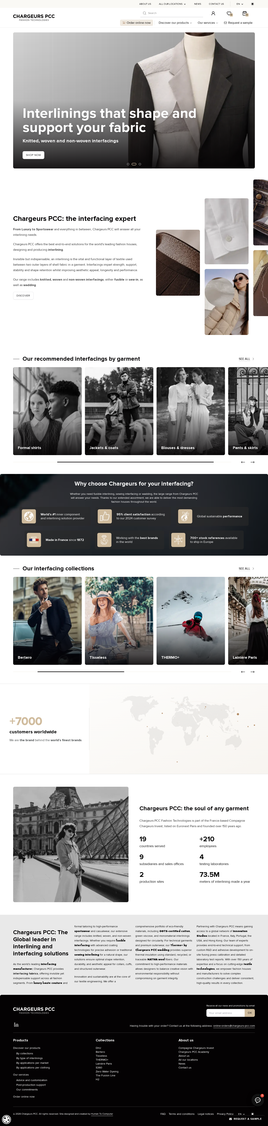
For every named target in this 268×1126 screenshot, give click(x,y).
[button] (16, 100)
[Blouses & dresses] (162, 411)
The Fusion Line (105, 1075)
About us (145, 4)
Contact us (216, 4)
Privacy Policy (225, 1114)
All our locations (170, 4)
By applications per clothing (33, 1067)
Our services (206, 23)
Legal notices (206, 1114)
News (197, 4)
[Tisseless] (47, 621)
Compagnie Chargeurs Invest (196, 1048)
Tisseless (101, 1055)
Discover (23, 295)
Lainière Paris (104, 1063)
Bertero (100, 1052)
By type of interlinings (29, 1058)
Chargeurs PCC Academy (194, 1052)
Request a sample (240, 23)
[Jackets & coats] (90, 411)
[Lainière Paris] (191, 621)
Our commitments (27, 1089)
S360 (99, 1067)
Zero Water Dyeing (107, 1071)
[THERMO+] (119, 621)
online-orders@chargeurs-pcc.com (234, 1025)
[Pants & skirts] (234, 411)
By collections (24, 1053)
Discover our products (174, 23)
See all (244, 359)
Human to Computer (102, 1113)
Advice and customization (31, 1080)
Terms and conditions (182, 1114)
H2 (97, 1079)
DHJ (98, 1048)
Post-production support (31, 1085)
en (238, 4)
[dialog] (6, 1119)
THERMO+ (102, 1059)
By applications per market (32, 1063)
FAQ (163, 1114)
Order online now (139, 23)
